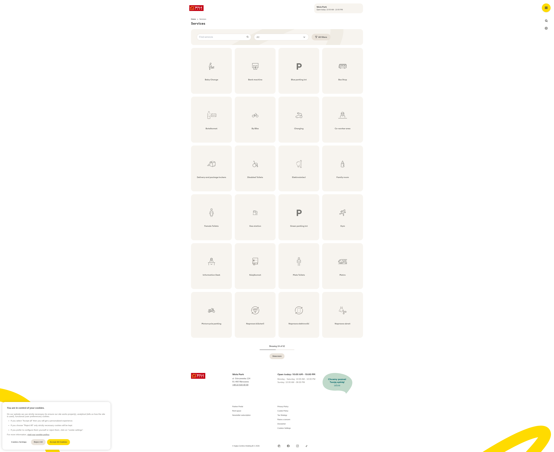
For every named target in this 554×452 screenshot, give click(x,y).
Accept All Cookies (58, 442)
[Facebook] (288, 446)
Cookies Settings (284, 428)
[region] (56, 426)
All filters (322, 37)
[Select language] (546, 28)
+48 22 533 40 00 (240, 385)
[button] (281, 37)
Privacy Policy (282, 407)
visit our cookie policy (38, 434)
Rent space (236, 411)
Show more (277, 356)
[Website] (279, 446)
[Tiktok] (307, 446)
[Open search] (546, 21)
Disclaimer (281, 424)
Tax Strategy (282, 415)
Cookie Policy (282, 411)
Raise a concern (283, 420)
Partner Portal (237, 407)
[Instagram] (297, 446)
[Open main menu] (546, 7)
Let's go (337, 385)
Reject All (38, 442)
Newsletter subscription (241, 415)
